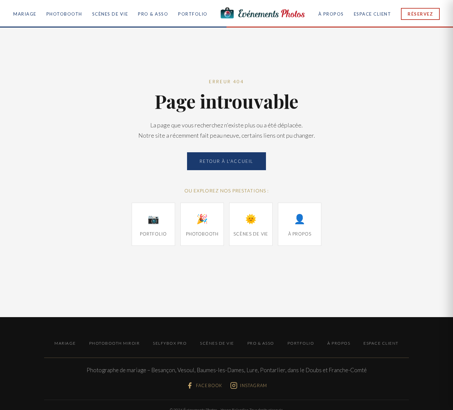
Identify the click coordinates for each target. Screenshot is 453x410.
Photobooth (64, 14)
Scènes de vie (110, 14)
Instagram (253, 385)
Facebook (209, 385)
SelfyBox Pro (170, 343)
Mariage (24, 14)
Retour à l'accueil (226, 161)
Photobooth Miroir (114, 343)
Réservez (420, 14)
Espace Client (372, 14)
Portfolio (193, 14)
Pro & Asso (153, 14)
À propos (331, 14)
